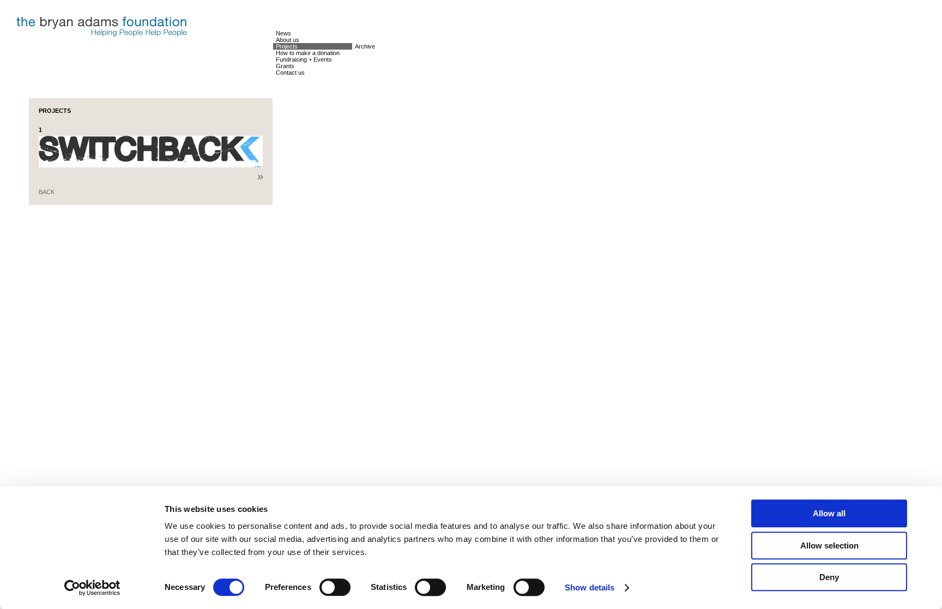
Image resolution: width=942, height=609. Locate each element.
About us (287, 40)
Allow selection (829, 545)
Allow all (829, 513)
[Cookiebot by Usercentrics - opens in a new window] (92, 588)
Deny (829, 577)
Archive (365, 46)
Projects (287, 46)
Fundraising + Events (304, 59)
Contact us (290, 72)
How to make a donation (308, 53)
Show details (589, 587)
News (283, 33)
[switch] (335, 587)
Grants (285, 66)
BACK (47, 192)
